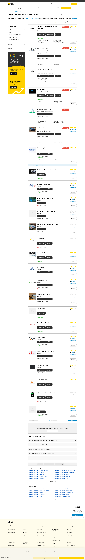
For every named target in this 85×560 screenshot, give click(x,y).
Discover (25, 526)
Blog (64, 3)
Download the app (54, 0)
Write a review (73, 30)
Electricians (25, 539)
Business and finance (41, 535)
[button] (35, 8)
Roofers (24, 535)
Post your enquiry (54, 3)
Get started (13, 73)
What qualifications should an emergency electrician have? (41, 453)
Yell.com (9, 0)
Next (72, 420)
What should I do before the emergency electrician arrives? (41, 458)
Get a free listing (62, 0)
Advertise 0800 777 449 (72, 0)
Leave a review (11, 535)
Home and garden (41, 545)
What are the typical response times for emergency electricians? (43, 440)
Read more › (74, 18)
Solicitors (25, 546)
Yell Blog (40, 526)
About (53, 546)
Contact (53, 543)
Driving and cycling (41, 539)
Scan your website (56, 537)
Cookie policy (69, 535)
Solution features (56, 540)
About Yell (69, 529)
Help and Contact (11, 542)
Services (10, 526)
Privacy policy (70, 532)
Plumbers (25, 532)
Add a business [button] (53, 430)
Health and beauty (41, 542)
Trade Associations (12, 539)
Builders (24, 529)
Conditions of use (70, 539)
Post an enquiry (11, 532)
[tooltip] (58, 7)
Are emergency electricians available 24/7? (38, 444)
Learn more (13, 87)
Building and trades (41, 532)
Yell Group (70, 526)
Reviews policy (70, 542)
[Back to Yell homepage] (11, 4)
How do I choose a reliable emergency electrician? (39, 449)
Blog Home (39, 529)
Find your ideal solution (57, 534)
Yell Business (15, 0)
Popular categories (40, 3)
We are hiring (11, 545)
